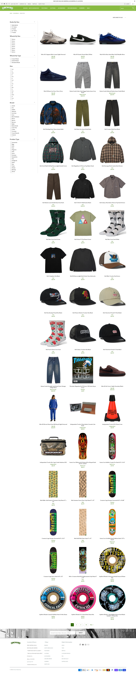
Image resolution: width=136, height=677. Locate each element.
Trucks (13, 166)
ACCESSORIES (61, 8)
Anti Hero (14, 113)
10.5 (13, 94)
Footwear (14, 155)
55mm (13, 46)
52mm (13, 41)
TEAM (63, 648)
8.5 (12, 87)
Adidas (13, 109)
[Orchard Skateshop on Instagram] (6, 3)
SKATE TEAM (42, 3)
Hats (13, 148)
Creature (14, 135)
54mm (13, 44)
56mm (13, 48)
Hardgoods (14, 160)
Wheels (13, 168)
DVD (13, 146)
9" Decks (14, 32)
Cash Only (14, 127)
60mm (13, 52)
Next (91, 624)
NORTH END (47, 664)
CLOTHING (53, 8)
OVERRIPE (82, 8)
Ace (13, 107)
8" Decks (14, 29)
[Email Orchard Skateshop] (9, 3)
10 (12, 93)
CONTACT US (23, 3)
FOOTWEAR (44, 8)
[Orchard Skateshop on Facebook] (2, 3)
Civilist (13, 129)
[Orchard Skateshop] (12, 8)
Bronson (14, 122)
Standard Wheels (16, 62)
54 (86, 624)
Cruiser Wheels (15, 59)
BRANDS (25, 8)
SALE (88, 8)
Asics (13, 115)
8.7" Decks (14, 30)
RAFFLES (35, 3)
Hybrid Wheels (15, 60)
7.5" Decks (14, 27)
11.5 (13, 98)
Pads (13, 151)
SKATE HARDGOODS (34, 8)
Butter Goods (15, 126)
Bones (13, 118)
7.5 (12, 84)
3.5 (12, 69)
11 (12, 96)
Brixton (13, 120)
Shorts (13, 171)
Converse (14, 131)
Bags (13, 144)
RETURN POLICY (65, 658)
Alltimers (14, 111)
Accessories (14, 142)
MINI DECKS (15, 25)
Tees (13, 158)
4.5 (12, 73)
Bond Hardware (15, 116)
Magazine (14, 149)
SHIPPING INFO (65, 661)
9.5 (12, 91)
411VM (13, 106)
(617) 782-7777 (14, 3)
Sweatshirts (14, 157)
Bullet (13, 124)
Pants (13, 153)
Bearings (14, 169)
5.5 (12, 76)
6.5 (12, 80)
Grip (13, 164)
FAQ (62, 656)
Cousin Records (15, 133)
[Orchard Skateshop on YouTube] (4, 3)
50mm (13, 39)
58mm (13, 50)
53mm (13, 43)
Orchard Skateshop (17, 669)
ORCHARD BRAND (72, 8)
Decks (13, 162)
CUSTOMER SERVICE (66, 653)
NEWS (29, 3)
